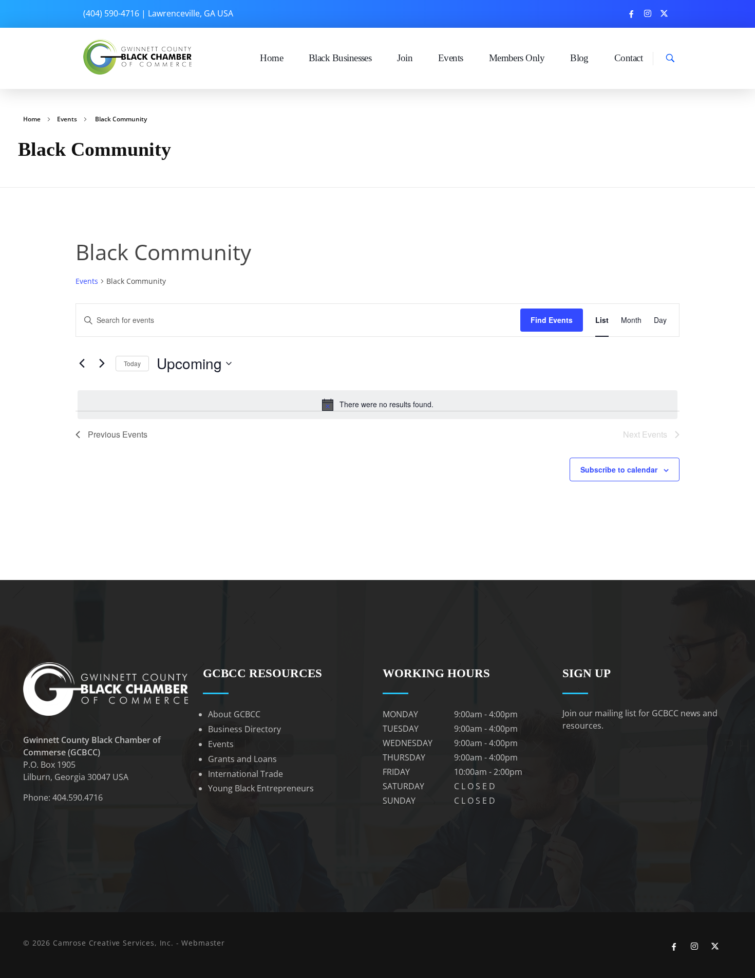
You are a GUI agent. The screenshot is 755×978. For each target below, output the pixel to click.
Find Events (552, 320)
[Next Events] (102, 363)
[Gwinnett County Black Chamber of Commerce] (139, 57)
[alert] (377, 404)
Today (132, 363)
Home (32, 119)
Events (67, 119)
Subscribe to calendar (618, 469)
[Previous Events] (82, 363)
